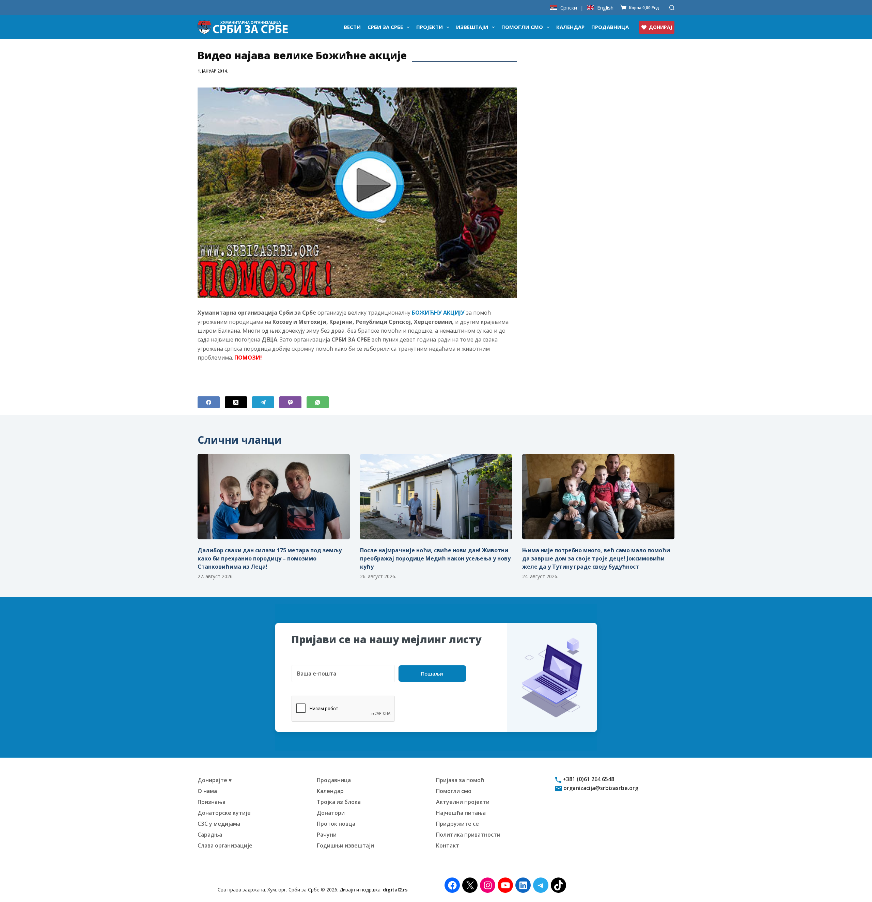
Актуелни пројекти (462, 802)
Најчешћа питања (461, 813)
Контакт (447, 845)
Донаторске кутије (224, 813)
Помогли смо (522, 26)
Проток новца (336, 823)
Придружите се (457, 823)
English (605, 7)
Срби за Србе (385, 26)
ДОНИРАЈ (660, 27)
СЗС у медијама (219, 823)
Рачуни (327, 834)
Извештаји (472, 26)
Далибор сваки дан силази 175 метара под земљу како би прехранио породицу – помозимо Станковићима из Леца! (270, 558)
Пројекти (429, 26)
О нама (207, 791)
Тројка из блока (339, 802)
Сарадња (210, 834)
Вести (352, 26)
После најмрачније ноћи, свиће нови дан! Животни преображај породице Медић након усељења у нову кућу (435, 558)
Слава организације (225, 845)
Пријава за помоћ (460, 780)
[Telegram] (263, 402)
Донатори (331, 813)
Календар (570, 26)
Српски (568, 7)
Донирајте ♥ (215, 780)
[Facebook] (209, 402)
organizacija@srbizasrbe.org (600, 788)
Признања (211, 802)
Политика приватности (468, 834)
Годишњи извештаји (345, 845)
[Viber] (290, 402)
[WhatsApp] (318, 402)
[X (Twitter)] (236, 402)
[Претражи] (671, 7)
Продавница (610, 26)
